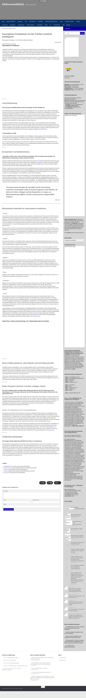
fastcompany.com (50, 430)
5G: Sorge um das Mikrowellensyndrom (41, 672)
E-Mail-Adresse (36, 499)
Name (4, 499)
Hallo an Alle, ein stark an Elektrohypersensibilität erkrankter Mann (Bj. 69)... (75, 590)
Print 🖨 (42, 482)
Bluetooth (13, 660)
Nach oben (4, 99)
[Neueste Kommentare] (77, 503)
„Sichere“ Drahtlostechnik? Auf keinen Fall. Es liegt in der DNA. (77, 551)
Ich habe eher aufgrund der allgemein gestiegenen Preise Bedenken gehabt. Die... (76, 617)
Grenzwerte (5, 24)
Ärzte (61, 21)
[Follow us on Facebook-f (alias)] (83, 28)
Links (46, 24)
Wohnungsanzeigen (13, 657)
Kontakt (68, 24)
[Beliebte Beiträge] (72, 503)
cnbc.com (57, 200)
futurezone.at (7, 467)
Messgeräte (12, 24)
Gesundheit (39, 24)
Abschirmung (21, 24)
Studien (78, 21)
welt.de (6, 471)
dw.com (6, 469)
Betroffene (40, 21)
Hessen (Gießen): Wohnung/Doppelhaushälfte (77, 509)
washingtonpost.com (23, 373)
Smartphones (40, 162)
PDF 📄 (50, 482)
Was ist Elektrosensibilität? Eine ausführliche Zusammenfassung (77, 567)
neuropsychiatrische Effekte (71, 493)
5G (50, 24)
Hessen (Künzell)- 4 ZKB (76, 528)
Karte (66, 377)
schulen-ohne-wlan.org (77, 426)
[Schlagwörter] (82, 503)
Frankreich (74, 223)
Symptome (20, 21)
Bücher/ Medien (30, 24)
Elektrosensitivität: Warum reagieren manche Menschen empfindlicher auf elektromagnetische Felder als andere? (74, 642)
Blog (63, 24)
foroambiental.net (42, 129)
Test (26, 21)
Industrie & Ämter (69, 21)
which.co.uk (56, 181)
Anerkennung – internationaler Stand (18, 665)
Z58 (75, 103)
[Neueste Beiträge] (67, 503)
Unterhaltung (56, 24)
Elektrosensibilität (13, 4)
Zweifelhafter (68, 107)
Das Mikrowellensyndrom (72, 105)
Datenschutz (63, 657)
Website (5, 504)
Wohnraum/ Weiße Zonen (51, 21)
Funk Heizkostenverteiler (11, 669)
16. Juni (68, 232)
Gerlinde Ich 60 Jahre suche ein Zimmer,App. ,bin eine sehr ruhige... (76, 603)
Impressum (62, 660)
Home (3, 21)
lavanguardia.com (17, 455)
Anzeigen (13, 44)
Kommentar (6, 491)
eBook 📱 (57, 482)
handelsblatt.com (8, 466)
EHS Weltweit (32, 21)
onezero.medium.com (35, 316)
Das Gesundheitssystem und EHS (39, 668)
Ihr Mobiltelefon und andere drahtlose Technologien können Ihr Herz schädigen (74, 628)
